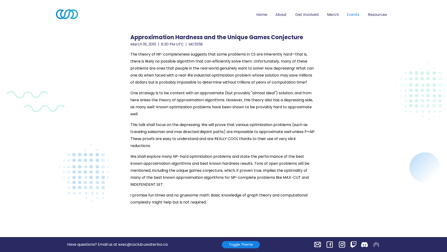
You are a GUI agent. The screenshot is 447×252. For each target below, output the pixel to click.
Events (353, 14)
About (281, 14)
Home (261, 14)
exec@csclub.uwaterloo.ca (143, 244)
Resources (377, 14)
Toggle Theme (241, 244)
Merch (333, 14)
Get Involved (306, 14)
